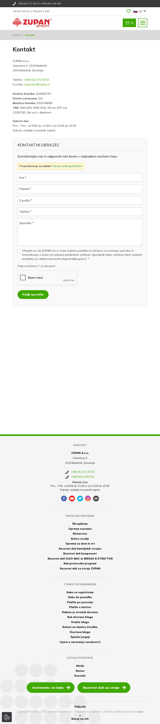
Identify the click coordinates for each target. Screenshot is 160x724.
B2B (47, 11)
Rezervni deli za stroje (101, 688)
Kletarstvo (80, 533)
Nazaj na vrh (80, 718)
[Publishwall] (96, 498)
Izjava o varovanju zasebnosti (80, 642)
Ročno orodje (80, 538)
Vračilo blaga (80, 622)
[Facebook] (64, 498)
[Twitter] (80, 498)
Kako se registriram (80, 592)
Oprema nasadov (80, 528)
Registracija (22, 11)
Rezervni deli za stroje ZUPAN (80, 568)
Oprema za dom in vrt (80, 543)
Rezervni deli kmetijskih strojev (80, 548)
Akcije (80, 665)
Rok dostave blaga (80, 617)
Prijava (38, 11)
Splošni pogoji (80, 636)
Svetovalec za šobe (48, 688)
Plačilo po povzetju (80, 602)
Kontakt (80, 675)
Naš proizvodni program (80, 563)
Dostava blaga (80, 632)
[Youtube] (72, 498)
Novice (80, 670)
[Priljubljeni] (128, 11)
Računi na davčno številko (80, 627)
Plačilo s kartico (80, 607)
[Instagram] (88, 498)
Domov (17, 35)
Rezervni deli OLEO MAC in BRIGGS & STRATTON (80, 558)
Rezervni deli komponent (80, 553)
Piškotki (80, 706)
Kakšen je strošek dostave (80, 612)
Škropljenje (80, 523)
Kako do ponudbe (80, 597)
